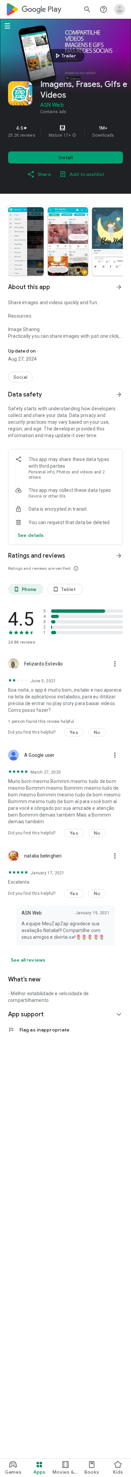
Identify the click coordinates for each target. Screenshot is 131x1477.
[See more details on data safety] (31, 535)
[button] (74, 135)
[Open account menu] (120, 9)
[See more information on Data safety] (119, 394)
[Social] (20, 377)
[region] (65, 131)
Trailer (64, 56)
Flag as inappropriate (39, 1030)
